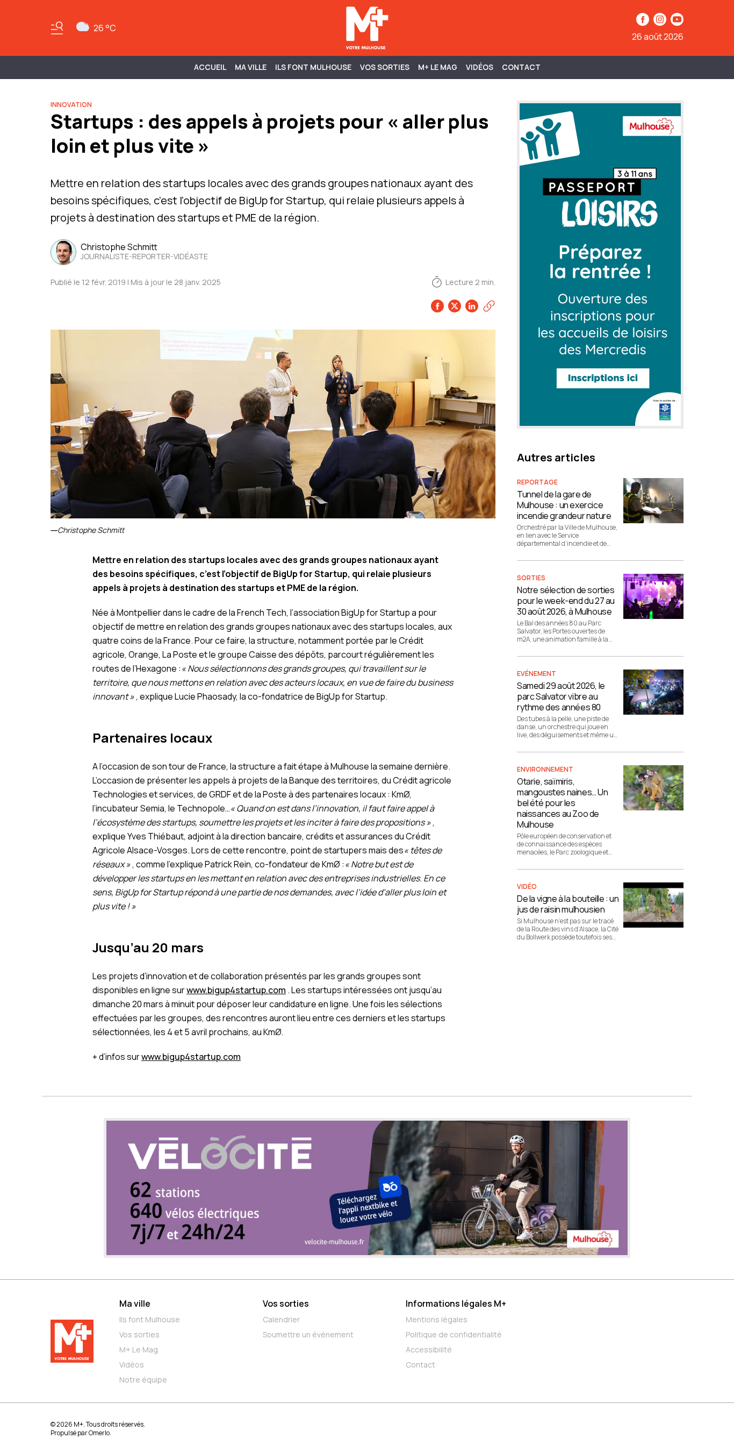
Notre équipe (143, 1379)
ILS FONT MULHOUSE (313, 67)
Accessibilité (429, 1349)
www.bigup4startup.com (236, 990)
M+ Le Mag (437, 67)
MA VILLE (251, 67)
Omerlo (99, 1432)
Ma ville (134, 1303)
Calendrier (281, 1319)
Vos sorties (384, 67)
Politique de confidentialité (454, 1334)
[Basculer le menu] (57, 28)
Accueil (210, 67)
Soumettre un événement (308, 1334)
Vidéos (479, 67)
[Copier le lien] (489, 306)
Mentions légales (436, 1319)
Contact (521, 67)
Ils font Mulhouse (149, 1319)
